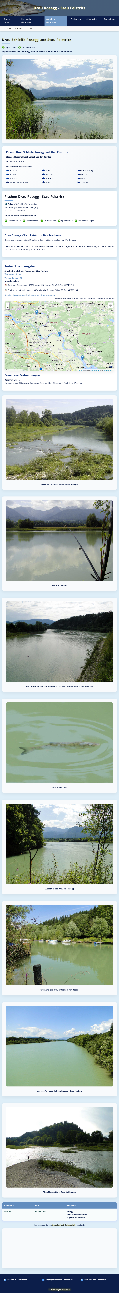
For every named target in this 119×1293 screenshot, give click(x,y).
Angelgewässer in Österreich (59, 1279)
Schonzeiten (92, 19)
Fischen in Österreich (26, 21)
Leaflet (80, 370)
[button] (59, 333)
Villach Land (40, 1211)
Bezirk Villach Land (23, 28)
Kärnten (7, 28)
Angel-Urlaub (7, 21)
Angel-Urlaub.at (62, 1289)
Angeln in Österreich (51, 21)
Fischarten (76, 19)
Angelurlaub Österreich (63, 1225)
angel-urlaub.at (109, 370)
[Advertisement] (59, 1248)
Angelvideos (109, 19)
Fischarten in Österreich (95, 1279)
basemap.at (95, 370)
